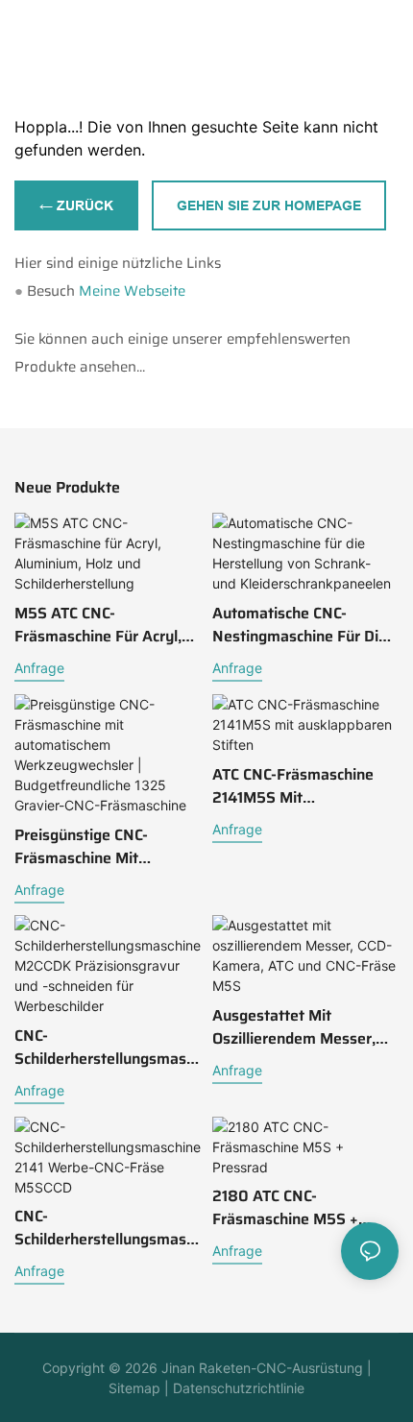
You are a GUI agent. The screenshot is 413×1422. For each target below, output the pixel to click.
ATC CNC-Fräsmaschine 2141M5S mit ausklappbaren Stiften (293, 786)
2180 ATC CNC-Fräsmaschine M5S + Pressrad (285, 1208)
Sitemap (134, 1388)
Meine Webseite (132, 290)
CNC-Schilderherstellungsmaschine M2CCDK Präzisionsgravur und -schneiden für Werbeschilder (103, 1047)
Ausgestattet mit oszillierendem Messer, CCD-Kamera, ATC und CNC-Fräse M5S (294, 1027)
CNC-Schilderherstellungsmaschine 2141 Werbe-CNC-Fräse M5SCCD (103, 1228)
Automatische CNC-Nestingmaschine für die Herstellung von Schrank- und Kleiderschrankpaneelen (302, 625)
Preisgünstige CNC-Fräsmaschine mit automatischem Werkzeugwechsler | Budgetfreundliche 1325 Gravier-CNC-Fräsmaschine (98, 847)
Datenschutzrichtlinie (236, 1388)
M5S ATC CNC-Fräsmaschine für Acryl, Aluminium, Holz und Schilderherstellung (98, 625)
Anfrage (39, 668)
